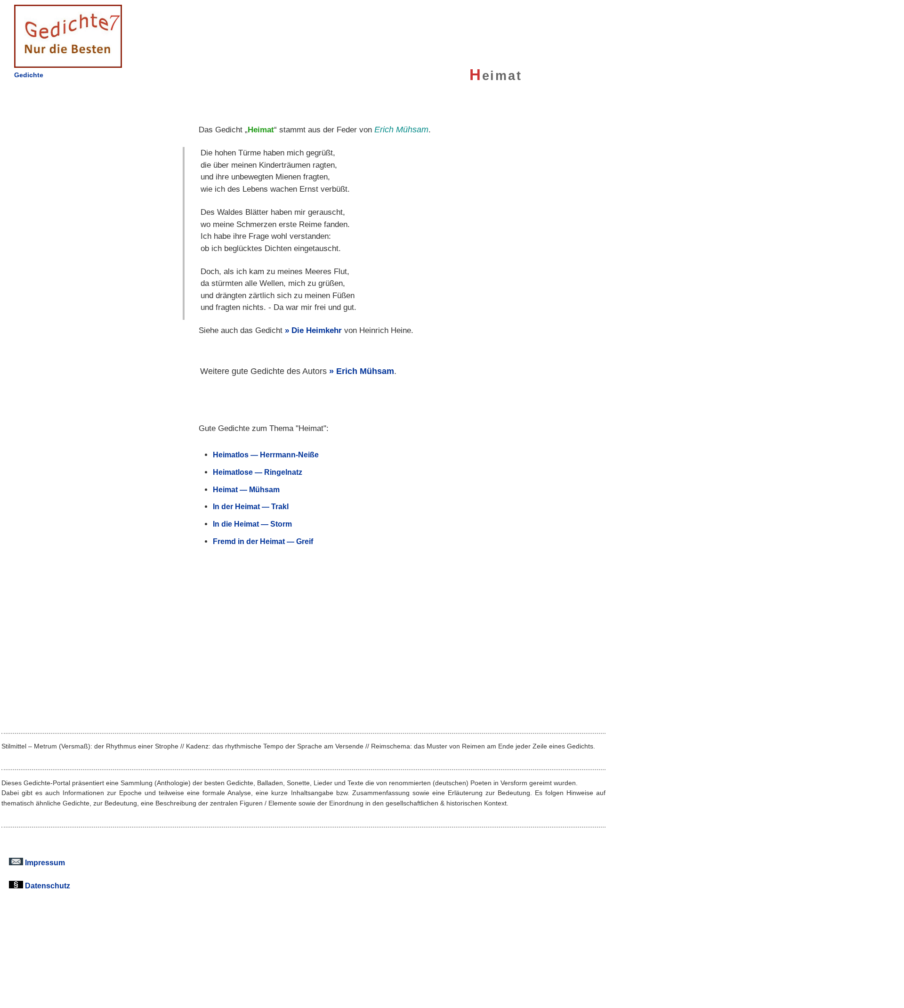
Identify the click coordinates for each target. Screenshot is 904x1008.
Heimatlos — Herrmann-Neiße (266, 454)
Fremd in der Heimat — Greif (263, 541)
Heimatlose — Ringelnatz (257, 472)
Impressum (44, 862)
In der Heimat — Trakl (251, 506)
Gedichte (28, 75)
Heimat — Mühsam (246, 489)
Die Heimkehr (316, 330)
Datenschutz (46, 885)
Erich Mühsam (365, 371)
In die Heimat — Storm (252, 524)
